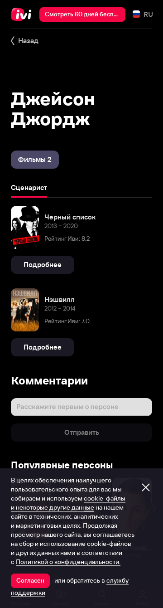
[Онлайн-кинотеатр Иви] (23, 14)
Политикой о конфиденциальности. (68, 561)
